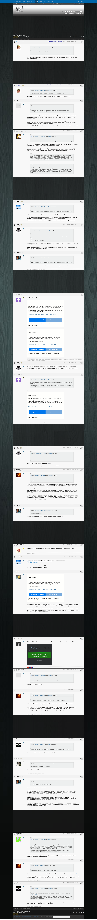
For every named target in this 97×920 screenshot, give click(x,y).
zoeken (48, 1)
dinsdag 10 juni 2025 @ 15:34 (68, 84)
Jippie (19, 41)
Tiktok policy (37, 314)
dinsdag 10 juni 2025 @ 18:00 (68, 882)
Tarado (17, 571)
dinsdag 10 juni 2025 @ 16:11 (68, 362)
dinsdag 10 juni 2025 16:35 (40, 695)
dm (52, 1)
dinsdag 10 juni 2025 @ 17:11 (68, 556)
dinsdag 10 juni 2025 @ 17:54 (68, 833)
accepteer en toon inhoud (37, 319)
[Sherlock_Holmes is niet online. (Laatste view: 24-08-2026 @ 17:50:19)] (14, 670)
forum (36, 1)
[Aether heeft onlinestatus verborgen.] (14, 758)
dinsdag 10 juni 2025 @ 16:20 (68, 469)
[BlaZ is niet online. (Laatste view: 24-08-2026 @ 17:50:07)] (14, 739)
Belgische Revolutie (74, 873)
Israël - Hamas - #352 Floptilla (23, 37)
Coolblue (24, 39)
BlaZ (17, 739)
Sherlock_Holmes (20, 669)
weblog (32, 1)
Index (14, 35)
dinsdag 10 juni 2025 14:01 (40, 675)
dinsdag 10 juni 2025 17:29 (40, 865)
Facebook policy (52, 314)
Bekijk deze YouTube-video (32, 562)
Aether (17, 758)
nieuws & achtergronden (21, 35)
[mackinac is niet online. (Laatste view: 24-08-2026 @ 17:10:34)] (14, 252)
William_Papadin (20, 131)
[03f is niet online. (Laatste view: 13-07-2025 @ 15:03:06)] (14, 100)
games (24, 1)
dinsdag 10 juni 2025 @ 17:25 (68, 669)
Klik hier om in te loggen (26, 3)
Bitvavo (28, 39)
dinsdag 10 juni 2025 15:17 (40, 90)
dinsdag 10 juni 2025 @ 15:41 (68, 130)
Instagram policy (44, 314)
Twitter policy (31, 314)
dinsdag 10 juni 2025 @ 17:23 (68, 637)
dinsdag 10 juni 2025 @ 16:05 (68, 293)
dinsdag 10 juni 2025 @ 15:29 (68, 41)
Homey (17, 201)
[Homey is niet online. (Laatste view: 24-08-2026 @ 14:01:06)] (14, 201)
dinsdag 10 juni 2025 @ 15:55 (68, 224)
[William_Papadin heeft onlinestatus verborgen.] (14, 131)
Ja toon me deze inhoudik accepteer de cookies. (39, 655)
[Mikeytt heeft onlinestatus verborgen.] (14, 638)
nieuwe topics (80, 39)
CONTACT (36, 916)
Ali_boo (18, 294)
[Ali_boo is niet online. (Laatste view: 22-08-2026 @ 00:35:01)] (14, 294)
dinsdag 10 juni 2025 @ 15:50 (68, 200)
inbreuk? (80, 3)
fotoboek (41, 1)
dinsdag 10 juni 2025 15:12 (40, 47)
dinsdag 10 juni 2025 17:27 (40, 781)
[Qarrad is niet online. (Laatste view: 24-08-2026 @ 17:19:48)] (14, 225)
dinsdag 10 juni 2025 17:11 (40, 763)
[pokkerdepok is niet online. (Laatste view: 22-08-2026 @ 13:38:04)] (14, 834)
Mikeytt (17, 638)
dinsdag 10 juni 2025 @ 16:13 (68, 373)
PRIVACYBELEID (17, 916)
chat (45, 1)
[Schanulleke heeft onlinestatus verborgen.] (14, 545)
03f (48, 47)
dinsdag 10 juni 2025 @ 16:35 (68, 504)
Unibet (21, 39)
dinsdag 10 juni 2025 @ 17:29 (68, 738)
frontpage (16, 1)
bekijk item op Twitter (53, 319)
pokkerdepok (19, 833)
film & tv (28, 1)
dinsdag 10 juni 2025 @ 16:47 (68, 544)
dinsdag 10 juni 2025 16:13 (41, 453)
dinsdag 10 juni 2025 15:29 (40, 105)
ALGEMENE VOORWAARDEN (27, 916)
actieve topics (74, 39)
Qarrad (17, 224)
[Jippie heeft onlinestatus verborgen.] (14, 42)
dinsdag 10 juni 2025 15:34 (40, 136)
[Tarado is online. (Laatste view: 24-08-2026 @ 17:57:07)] (14, 571)
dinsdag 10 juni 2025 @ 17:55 (68, 859)
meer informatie (39, 660)
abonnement (16, 39)
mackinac (50, 90)
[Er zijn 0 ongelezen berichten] (79, 1)
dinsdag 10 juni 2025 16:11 (40, 379)
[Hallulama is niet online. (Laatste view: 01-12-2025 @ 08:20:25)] (14, 470)
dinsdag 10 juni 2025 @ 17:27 (68, 689)
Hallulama (18, 469)
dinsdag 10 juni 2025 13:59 (40, 744)
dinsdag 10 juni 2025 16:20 (40, 510)
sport (20, 1)
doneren (76, 3)
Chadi (49, 744)
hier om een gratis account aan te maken (38, 3)
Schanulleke (19, 544)
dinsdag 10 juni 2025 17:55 (40, 888)
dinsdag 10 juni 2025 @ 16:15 (68, 447)
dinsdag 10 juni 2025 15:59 (40, 475)
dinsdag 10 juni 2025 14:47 (40, 230)
